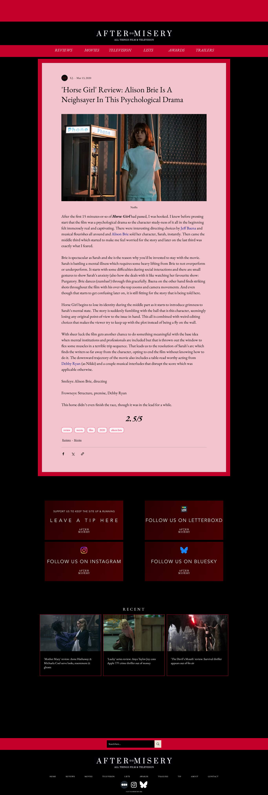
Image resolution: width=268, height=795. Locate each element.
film (91, 430)
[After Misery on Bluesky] (143, 785)
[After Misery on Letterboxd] (124, 785)
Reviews (66, 440)
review (67, 430)
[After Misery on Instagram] (134, 785)
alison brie (116, 430)
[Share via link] (82, 454)
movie (80, 430)
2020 (102, 430)
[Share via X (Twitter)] (73, 454)
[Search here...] (157, 744)
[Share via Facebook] (63, 454)
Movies (78, 440)
